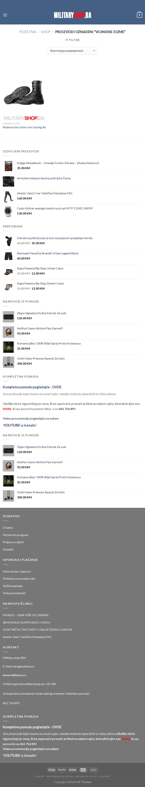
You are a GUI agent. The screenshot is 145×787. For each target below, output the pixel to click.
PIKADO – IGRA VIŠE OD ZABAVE (26, 615)
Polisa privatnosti (14, 593)
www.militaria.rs (14, 675)
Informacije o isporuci (17, 571)
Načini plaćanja (12, 586)
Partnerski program (15, 535)
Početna (27, 32)
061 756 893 (67, 409)
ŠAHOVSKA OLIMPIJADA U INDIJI (26, 622)
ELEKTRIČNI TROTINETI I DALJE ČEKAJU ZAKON (37, 629)
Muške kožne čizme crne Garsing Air (24, 127)
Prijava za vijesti (13, 542)
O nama (8, 527)
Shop (45, 32)
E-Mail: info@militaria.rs (19, 666)
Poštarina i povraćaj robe (19, 578)
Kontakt (8, 549)
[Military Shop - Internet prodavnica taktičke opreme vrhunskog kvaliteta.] (72, 15)
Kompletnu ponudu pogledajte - (32, 387)
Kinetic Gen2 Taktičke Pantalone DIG (27, 637)
